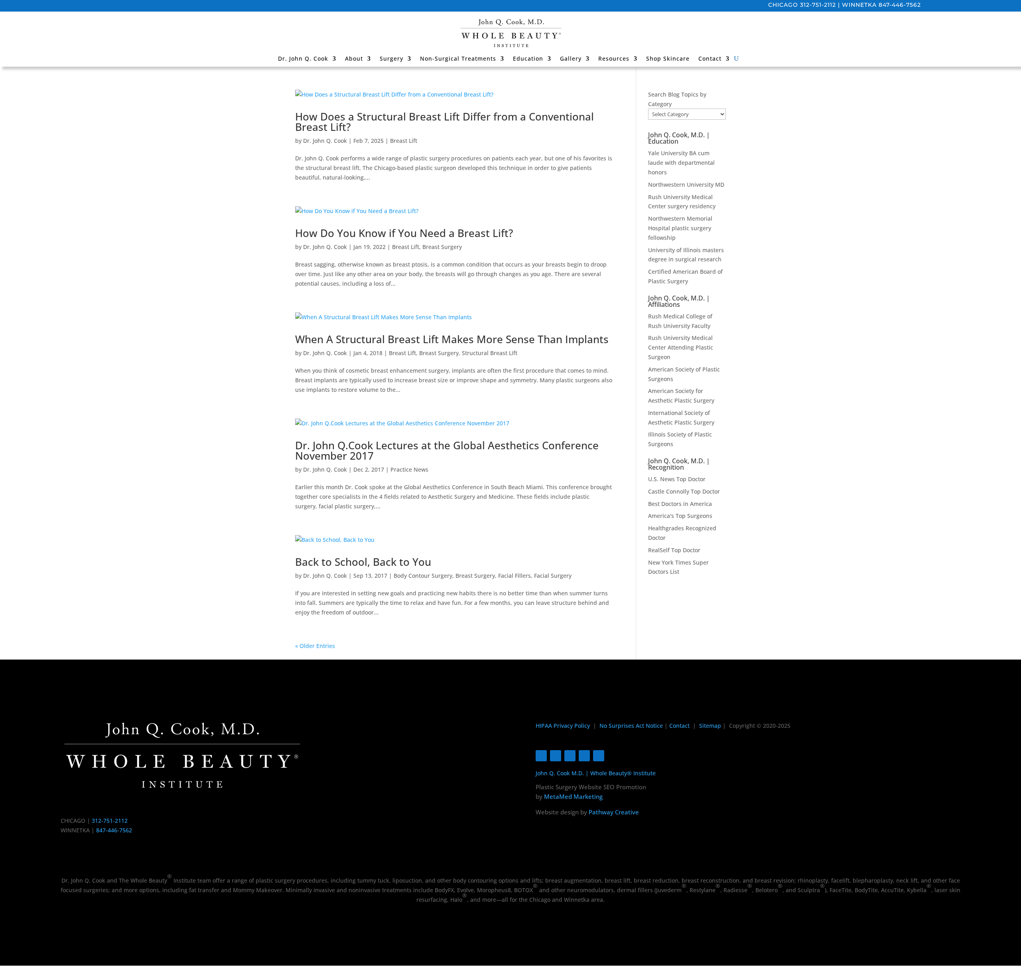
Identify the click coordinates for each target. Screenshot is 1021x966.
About (354, 59)
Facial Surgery (553, 575)
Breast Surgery (442, 247)
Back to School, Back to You (363, 562)
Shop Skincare (668, 59)
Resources (613, 59)
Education (528, 59)
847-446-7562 (900, 4)
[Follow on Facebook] (541, 755)
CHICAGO (783, 4)
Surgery (391, 59)
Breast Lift (403, 140)
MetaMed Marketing (573, 796)
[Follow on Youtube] (584, 755)
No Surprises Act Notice (631, 725)
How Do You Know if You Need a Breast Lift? (404, 233)
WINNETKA (859, 4)
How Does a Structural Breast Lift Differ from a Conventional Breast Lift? (444, 121)
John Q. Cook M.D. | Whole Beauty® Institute (596, 773)
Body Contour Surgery (423, 575)
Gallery (570, 59)
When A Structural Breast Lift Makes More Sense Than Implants (452, 339)
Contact (709, 59)
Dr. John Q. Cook (303, 59)
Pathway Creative (614, 812)
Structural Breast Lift (489, 353)
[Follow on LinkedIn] (598, 755)
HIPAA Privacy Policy (563, 725)
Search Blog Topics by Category (677, 99)
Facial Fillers (514, 575)
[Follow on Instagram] (555, 755)
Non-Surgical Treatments (458, 59)
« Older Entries (315, 646)
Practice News (409, 469)
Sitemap (710, 725)
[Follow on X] (570, 755)
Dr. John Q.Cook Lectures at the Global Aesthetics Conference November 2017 (447, 450)
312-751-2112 (818, 4)
